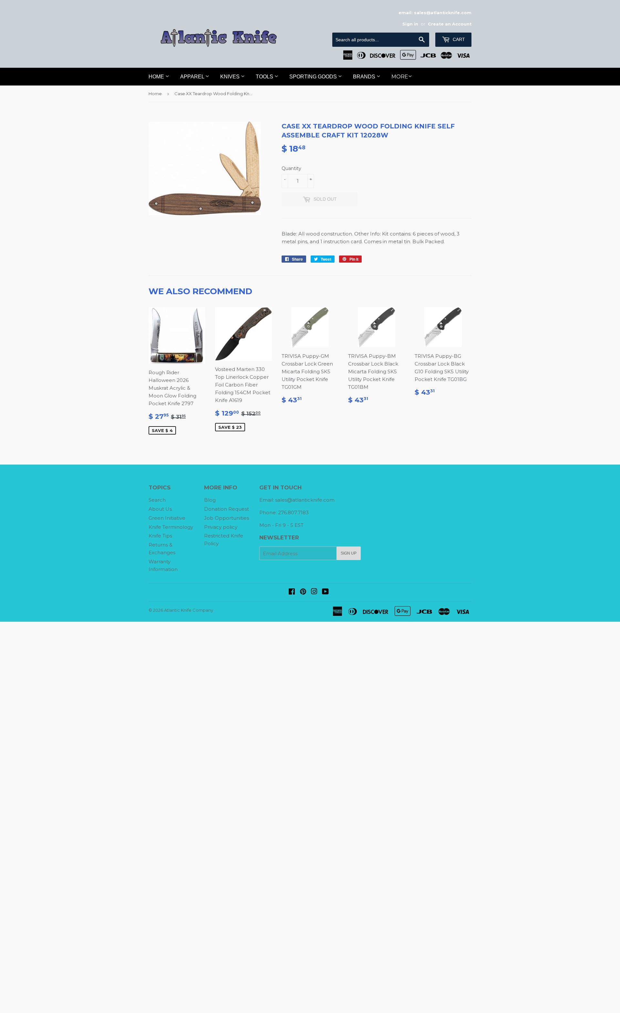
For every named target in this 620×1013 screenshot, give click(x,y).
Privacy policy (220, 527)
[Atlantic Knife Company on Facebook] (291, 592)
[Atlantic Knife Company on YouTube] (325, 592)
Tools (265, 76)
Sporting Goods (313, 76)
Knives (230, 76)
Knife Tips (160, 536)
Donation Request (226, 509)
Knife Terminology (171, 527)
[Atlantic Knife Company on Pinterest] (303, 592)
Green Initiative (167, 518)
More (399, 77)
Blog (210, 500)
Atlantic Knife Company (188, 610)
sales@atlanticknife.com (305, 500)
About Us (160, 509)
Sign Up (348, 553)
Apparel (192, 76)
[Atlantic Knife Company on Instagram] (314, 592)
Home (157, 76)
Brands (365, 76)
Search (157, 500)
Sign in (410, 24)
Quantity (291, 168)
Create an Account (449, 24)
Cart (458, 39)
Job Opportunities (226, 518)
